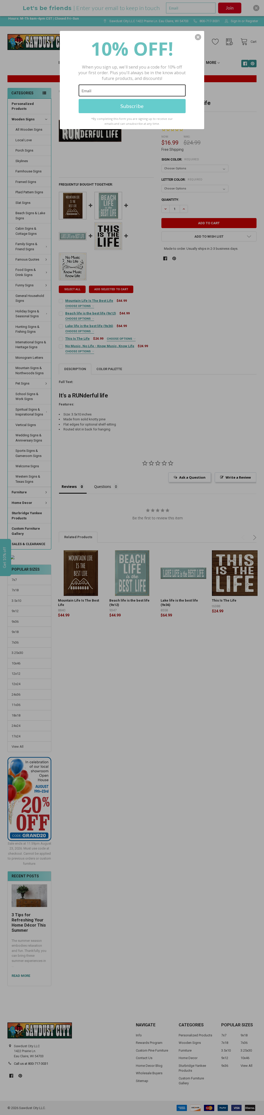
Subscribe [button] (132, 106)
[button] (198, 37)
